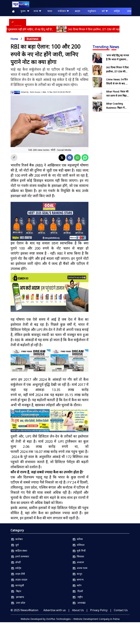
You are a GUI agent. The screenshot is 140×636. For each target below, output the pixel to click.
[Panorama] (49, 360)
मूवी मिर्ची (80, 550)
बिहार (17, 591)
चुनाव (23, 11)
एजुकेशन (92, 11)
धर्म (103, 11)
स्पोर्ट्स (117, 11)
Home (14, 39)
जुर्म (16, 544)
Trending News (106, 46)
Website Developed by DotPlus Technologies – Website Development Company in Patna (70, 619)
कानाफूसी (19, 585)
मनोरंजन (62, 11)
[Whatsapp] (77, 157)
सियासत (79, 556)
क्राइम (77, 11)
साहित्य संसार (20, 550)
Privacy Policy (99, 610)
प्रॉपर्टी (17, 562)
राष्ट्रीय (79, 597)
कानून (78, 573)
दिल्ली (79, 591)
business (32, 39)
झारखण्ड (19, 597)
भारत (49, 11)
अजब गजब (81, 568)
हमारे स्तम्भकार (21, 556)
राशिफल (80, 544)
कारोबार (18, 539)
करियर (79, 539)
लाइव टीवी (19, 573)
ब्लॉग (78, 585)
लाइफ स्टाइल (20, 579)
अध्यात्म (79, 562)
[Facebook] (69, 157)
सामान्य (79, 579)
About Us (78, 610)
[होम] (19, 4)
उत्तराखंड (80, 602)
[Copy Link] (14, 157)
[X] (62, 157)
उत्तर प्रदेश (19, 602)
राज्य (36, 11)
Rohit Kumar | (36, 92)
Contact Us (121, 610)
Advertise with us (54, 610)
